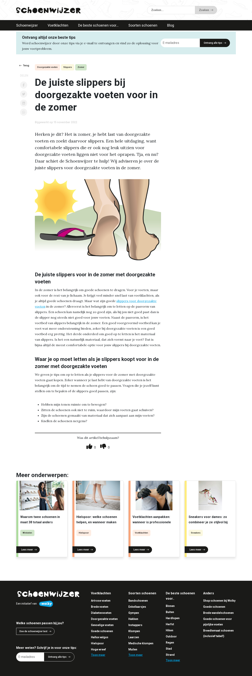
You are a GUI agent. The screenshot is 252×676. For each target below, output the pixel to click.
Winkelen (27, 533)
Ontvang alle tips (213, 43)
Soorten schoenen (142, 25)
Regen (170, 642)
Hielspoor (84, 533)
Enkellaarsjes (137, 606)
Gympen (133, 612)
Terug (26, 65)
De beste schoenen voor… (98, 25)
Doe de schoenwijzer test (33, 631)
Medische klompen (140, 643)
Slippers (67, 67)
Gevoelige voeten (102, 625)
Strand (170, 654)
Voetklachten (58, 25)
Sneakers (195, 533)
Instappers (135, 625)
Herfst (170, 624)
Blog (170, 25)
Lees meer (27, 549)
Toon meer (98, 655)
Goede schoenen (102, 631)
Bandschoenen (138, 600)
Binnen (170, 606)
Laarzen (133, 637)
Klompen (134, 631)
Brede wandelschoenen (218, 612)
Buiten (170, 612)
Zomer (81, 67)
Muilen (132, 649)
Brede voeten (99, 606)
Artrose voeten (100, 600)
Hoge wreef (98, 649)
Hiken (169, 630)
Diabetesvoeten (101, 612)
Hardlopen (173, 618)
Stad (169, 648)
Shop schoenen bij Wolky (219, 600)
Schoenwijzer (27, 25)
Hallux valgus (99, 637)
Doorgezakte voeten (47, 67)
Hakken (133, 619)
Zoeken (204, 10)
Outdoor (171, 636)
